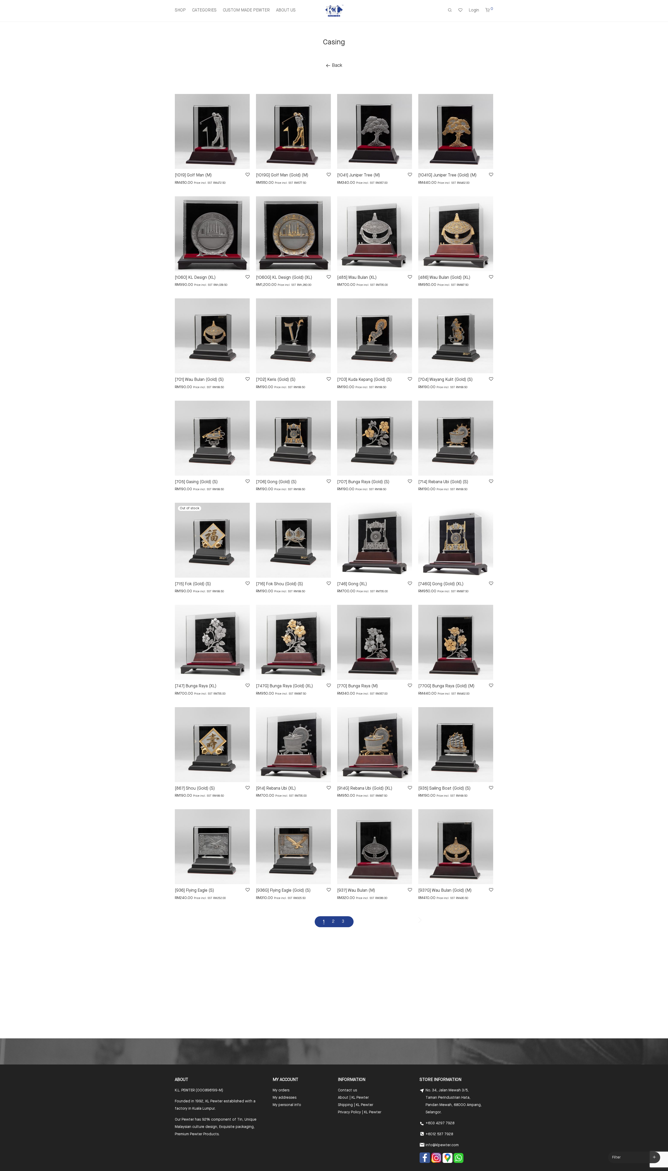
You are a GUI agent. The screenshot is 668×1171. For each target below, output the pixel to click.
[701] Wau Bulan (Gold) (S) (199, 380)
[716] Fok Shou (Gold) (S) (279, 584)
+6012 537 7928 (439, 1134)
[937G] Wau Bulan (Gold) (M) (445, 891)
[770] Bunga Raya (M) (357, 686)
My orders (281, 1090)
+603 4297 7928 (440, 1123)
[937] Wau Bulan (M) (356, 891)
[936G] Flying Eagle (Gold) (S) (283, 891)
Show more (181, 182)
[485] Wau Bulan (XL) (357, 278)
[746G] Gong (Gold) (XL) (440, 584)
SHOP (180, 10)
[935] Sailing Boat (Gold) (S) (444, 788)
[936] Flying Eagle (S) (194, 891)
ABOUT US (286, 10)
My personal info (287, 1105)
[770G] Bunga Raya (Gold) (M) (446, 686)
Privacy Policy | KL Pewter (359, 1112)
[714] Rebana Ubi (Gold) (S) (443, 482)
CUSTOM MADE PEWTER (246, 10)
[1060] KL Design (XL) (195, 278)
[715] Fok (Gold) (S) (193, 584)
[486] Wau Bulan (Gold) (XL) (444, 278)
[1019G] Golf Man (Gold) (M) (282, 175)
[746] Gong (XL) (352, 584)
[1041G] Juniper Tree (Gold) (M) (447, 175)
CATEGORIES (204, 10)
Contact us (347, 1090)
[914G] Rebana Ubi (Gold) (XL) (364, 788)
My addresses (284, 1097)
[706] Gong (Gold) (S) (276, 482)
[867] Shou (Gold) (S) (195, 788)
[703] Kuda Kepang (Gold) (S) (364, 380)
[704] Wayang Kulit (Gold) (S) (445, 380)
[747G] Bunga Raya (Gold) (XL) (284, 686)
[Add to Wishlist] (247, 175)
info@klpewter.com (442, 1145)
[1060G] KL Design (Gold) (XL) (284, 278)
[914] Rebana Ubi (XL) (276, 788)
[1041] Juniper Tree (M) (358, 175)
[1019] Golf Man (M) (193, 175)
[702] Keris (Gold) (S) (275, 380)
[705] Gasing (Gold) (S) (196, 482)
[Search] (450, 11)
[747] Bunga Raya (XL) (195, 686)
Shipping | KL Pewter (355, 1105)
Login (474, 10)
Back (336, 65)
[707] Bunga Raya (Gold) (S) (363, 482)
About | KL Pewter (353, 1097)
